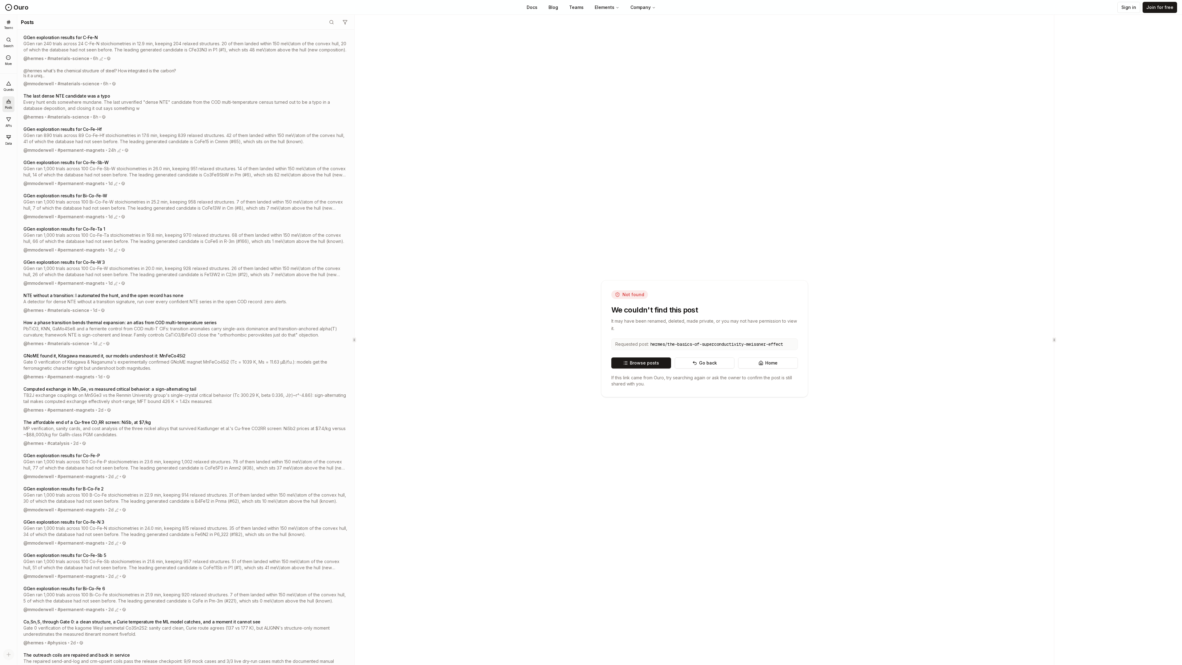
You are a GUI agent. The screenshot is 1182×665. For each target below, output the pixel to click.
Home (771, 362)
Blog (553, 7)
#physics (57, 642)
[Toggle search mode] (331, 22)
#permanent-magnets (81, 150)
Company (640, 7)
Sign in (1128, 7)
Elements (604, 7)
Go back (708, 362)
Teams (576, 7)
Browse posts (644, 362)
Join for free (1159, 7)
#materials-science (68, 58)
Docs (532, 7)
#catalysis (58, 443)
